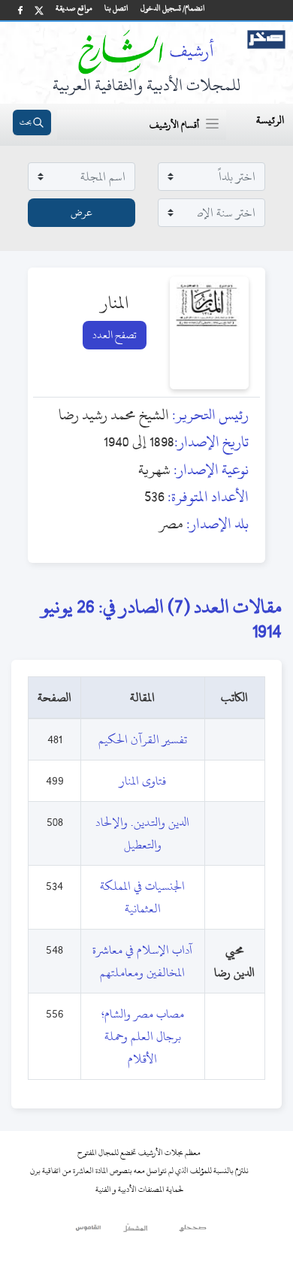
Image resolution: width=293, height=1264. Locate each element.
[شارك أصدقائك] (20, 10)
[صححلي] (193, 1231)
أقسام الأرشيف (174, 125)
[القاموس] (89, 1231)
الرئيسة (270, 120)
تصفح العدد (114, 335)
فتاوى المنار (142, 781)
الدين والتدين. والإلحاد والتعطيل (142, 833)
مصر (171, 523)
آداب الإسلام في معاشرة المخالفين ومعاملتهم (142, 961)
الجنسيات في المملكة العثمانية (142, 897)
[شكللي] (135, 1231)
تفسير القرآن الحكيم (142, 739)
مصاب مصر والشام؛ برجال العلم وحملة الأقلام (142, 1036)
